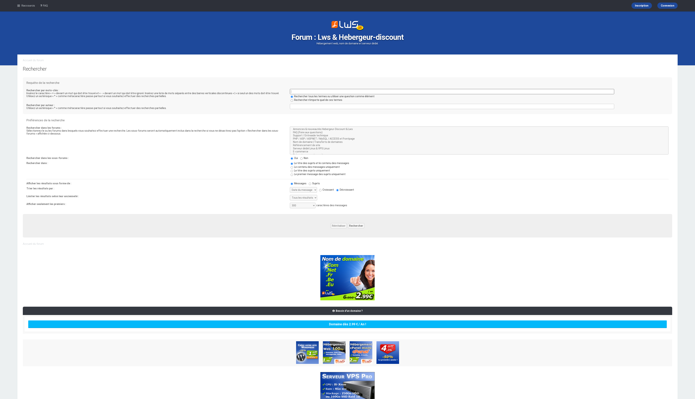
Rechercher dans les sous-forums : (47, 158)
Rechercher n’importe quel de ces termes (318, 99)
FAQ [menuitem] (45, 5)
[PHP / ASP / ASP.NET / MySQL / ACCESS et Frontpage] (479, 138)
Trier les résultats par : (40, 188)
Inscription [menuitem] (641, 5)
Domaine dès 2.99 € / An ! (347, 324)
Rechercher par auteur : (40, 105)
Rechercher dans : (37, 163)
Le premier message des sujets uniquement (320, 174)
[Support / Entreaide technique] (479, 135)
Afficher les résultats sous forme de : (48, 183)
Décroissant (346, 189)
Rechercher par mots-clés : (42, 90)
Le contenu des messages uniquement (317, 166)
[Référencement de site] (479, 145)
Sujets (316, 183)
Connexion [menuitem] (667, 5)
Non (305, 158)
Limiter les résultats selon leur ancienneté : (52, 196)
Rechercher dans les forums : (44, 127)
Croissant (328, 189)
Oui (296, 158)
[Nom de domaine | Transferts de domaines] (479, 142)
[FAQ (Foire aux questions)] (479, 132)
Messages (300, 183)
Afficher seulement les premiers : (46, 204)
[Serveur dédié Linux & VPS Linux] (479, 148)
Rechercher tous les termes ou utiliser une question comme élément (334, 96)
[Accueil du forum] (347, 25)
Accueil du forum (33, 60)
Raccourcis (28, 5)
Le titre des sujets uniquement (312, 170)
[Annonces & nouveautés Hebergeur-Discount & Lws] (479, 129)
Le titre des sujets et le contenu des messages (321, 163)
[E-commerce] (479, 151)
